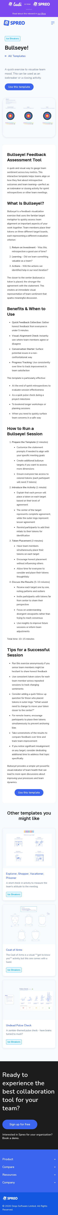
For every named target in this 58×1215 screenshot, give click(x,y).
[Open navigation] (52, 23)
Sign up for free (20, 1124)
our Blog (42, 13)
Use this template (19, 87)
